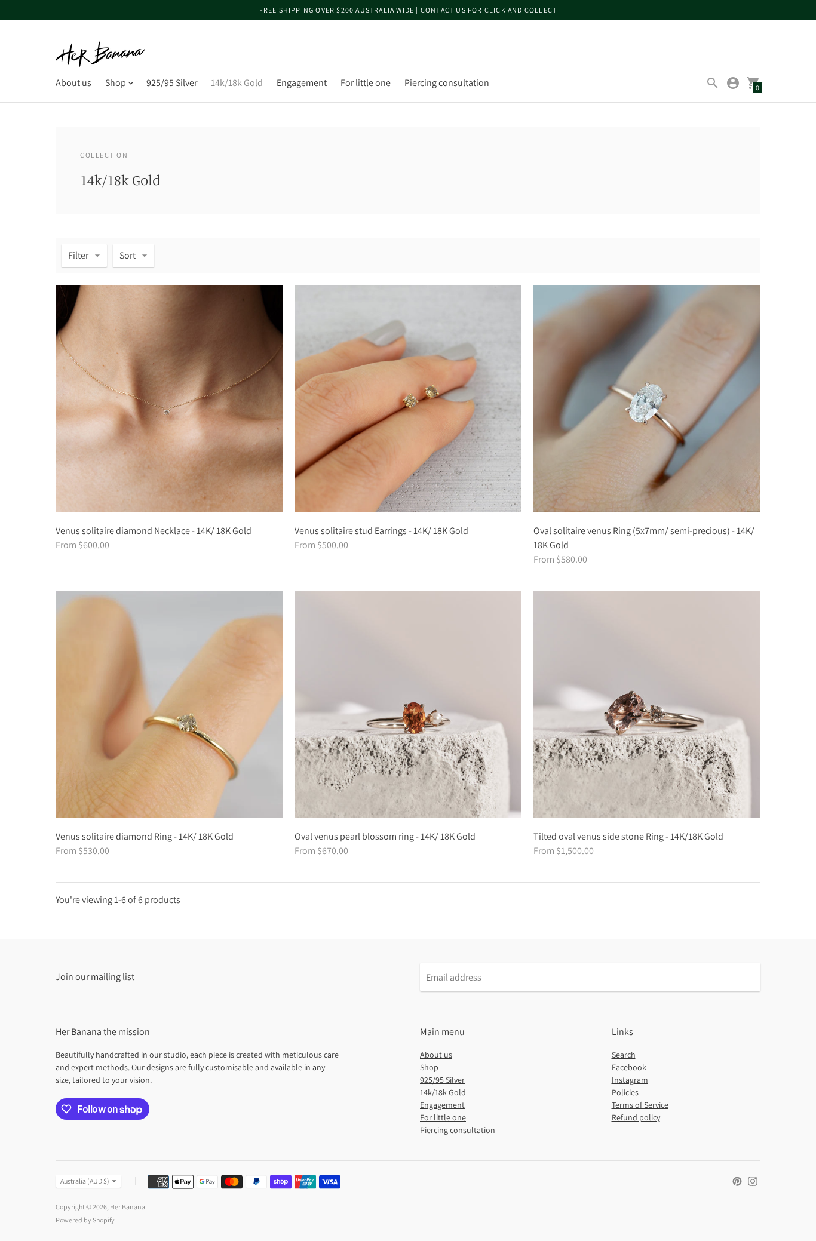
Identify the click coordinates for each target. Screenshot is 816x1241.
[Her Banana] (100, 54)
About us (73, 82)
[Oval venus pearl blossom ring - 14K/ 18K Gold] (408, 704)
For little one (365, 82)
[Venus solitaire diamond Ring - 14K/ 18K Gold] (169, 704)
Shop (429, 1067)
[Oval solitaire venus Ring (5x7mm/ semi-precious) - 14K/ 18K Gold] (646, 398)
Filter (78, 255)
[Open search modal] (712, 83)
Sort (127, 255)
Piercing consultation (446, 82)
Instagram (630, 1079)
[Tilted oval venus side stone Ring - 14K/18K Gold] (646, 704)
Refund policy (636, 1117)
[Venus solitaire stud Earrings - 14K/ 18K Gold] (408, 398)
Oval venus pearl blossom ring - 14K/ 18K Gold (385, 836)
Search (624, 1054)
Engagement (302, 82)
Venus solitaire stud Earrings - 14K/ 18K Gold (381, 530)
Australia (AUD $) (84, 1181)
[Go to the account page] (733, 83)
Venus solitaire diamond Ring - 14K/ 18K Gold (145, 836)
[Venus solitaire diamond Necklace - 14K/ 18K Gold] (169, 398)
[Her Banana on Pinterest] (737, 1180)
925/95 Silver (171, 82)
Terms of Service (640, 1104)
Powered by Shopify (85, 1219)
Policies (625, 1092)
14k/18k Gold (237, 82)
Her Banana (127, 1206)
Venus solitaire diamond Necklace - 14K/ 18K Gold (153, 530)
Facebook (629, 1067)
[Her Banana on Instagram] (752, 1180)
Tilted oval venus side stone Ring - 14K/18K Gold (628, 836)
